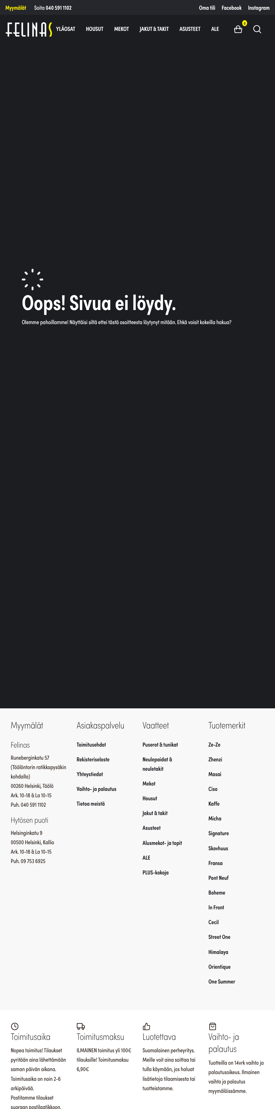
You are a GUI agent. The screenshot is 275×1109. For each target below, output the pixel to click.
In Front (216, 907)
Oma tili (207, 7)
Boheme (217, 892)
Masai (215, 774)
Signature (219, 833)
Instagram (259, 7)
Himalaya (218, 952)
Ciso (213, 789)
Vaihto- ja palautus (97, 789)
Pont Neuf (219, 877)
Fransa (216, 863)
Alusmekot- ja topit (162, 843)
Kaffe (214, 803)
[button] (240, 29)
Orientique (220, 966)
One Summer (222, 981)
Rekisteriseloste (93, 759)
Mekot (121, 28)
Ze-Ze (215, 744)
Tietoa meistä (91, 803)
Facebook (231, 7)
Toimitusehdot (91, 744)
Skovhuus (218, 848)
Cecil (214, 922)
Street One (220, 936)
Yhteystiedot (90, 774)
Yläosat (65, 28)
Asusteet (190, 28)
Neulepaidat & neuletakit (157, 763)
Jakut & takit (154, 28)
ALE (215, 28)
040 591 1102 (58, 7)
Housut (94, 28)
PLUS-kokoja (156, 872)
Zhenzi (215, 759)
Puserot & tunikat (160, 744)
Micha (215, 818)
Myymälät (15, 7)
